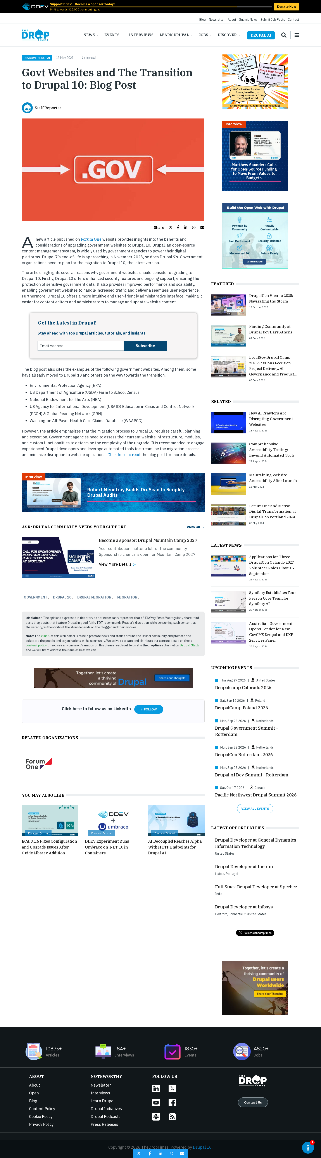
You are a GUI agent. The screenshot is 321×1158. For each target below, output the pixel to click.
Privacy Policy (41, 1124)
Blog (202, 19)
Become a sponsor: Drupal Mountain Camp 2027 (148, 540)
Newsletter (217, 19)
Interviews (141, 35)
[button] (163, 227)
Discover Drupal (37, 58)
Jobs (203, 35)
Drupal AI (261, 35)
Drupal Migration (94, 597)
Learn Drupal (174, 35)
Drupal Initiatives (106, 1108)
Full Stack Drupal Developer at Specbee (256, 886)
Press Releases (104, 1124)
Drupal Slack (189, 645)
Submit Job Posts (273, 19)
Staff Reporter (48, 107)
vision (45, 636)
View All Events (255, 808)
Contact (293, 19)
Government (35, 597)
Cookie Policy (40, 1116)
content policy (36, 645)
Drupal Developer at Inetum (244, 866)
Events (111, 35)
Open (34, 1092)
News (89, 35)
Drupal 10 (62, 597)
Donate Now (286, 6)
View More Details (115, 564)
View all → (196, 527)
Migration (127, 597)
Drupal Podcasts (106, 1116)
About (232, 19)
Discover (227, 35)
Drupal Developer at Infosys (244, 906)
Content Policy (42, 1108)
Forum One (91, 239)
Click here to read (124, 454)
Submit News (248, 19)
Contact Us (253, 1102)
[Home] (35, 35)
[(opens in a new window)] (35, 6)
